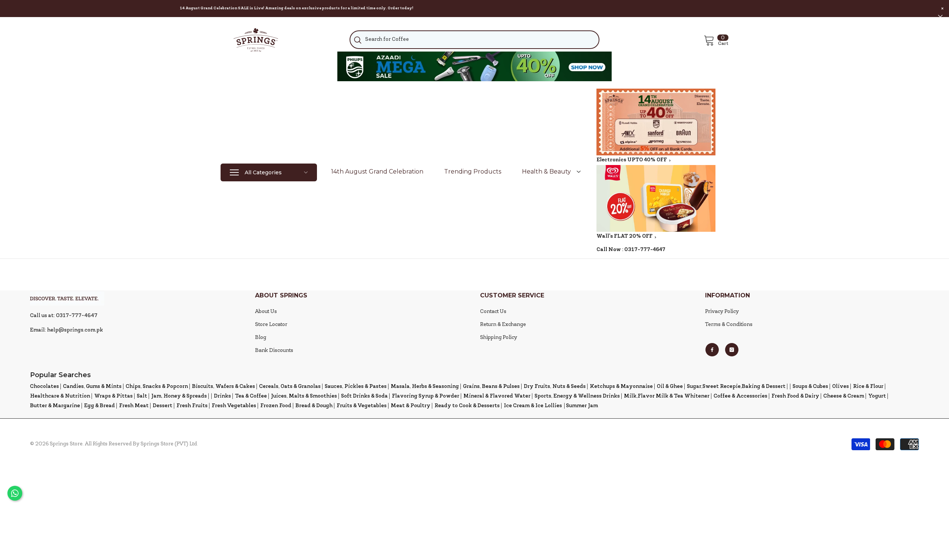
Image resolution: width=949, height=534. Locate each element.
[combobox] (474, 39)
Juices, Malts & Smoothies (304, 396)
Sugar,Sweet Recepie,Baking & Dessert (736, 386)
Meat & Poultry (410, 406)
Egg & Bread (99, 406)
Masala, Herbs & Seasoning (425, 386)
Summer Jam (582, 406)
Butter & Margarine (55, 406)
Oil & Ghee (670, 386)
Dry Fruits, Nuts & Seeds (555, 386)
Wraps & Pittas (113, 396)
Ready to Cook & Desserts (467, 406)
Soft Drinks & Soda (364, 396)
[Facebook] (712, 350)
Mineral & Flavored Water (496, 396)
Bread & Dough (314, 406)
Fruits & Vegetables (362, 406)
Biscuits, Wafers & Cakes (223, 386)
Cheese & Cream (843, 396)
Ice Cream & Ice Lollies (533, 406)
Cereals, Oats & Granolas (290, 386)
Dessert (162, 406)
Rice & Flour (868, 386)
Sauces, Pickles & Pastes (356, 386)
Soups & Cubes (810, 386)
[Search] (474, 39)
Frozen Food (275, 406)
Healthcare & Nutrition (60, 396)
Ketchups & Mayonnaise (621, 386)
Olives (840, 386)
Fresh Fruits (192, 406)
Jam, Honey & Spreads (179, 396)
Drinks (222, 396)
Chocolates (44, 386)
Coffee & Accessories (740, 396)
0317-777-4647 (644, 250)
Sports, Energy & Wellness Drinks (577, 396)
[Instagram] (732, 350)
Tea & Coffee (251, 396)
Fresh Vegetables (234, 406)
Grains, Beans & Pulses (491, 386)
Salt (142, 396)
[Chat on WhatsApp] (14, 493)
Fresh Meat (134, 406)
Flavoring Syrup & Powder (425, 396)
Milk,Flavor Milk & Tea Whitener (667, 396)
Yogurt (877, 396)
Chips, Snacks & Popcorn (157, 386)
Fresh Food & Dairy (795, 396)
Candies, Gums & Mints (92, 386)
